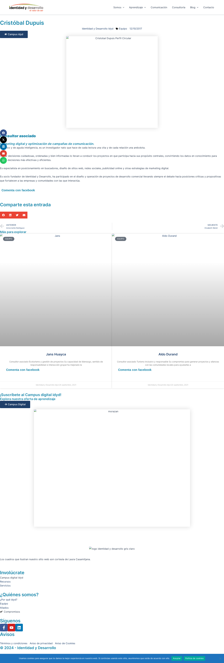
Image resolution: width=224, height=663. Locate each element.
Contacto (208, 7)
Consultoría (178, 7)
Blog (192, 7)
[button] (3, 132)
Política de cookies (194, 658)
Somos (117, 7)
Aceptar (177, 658)
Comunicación (159, 7)
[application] (122, 7)
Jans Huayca (56, 354)
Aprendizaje (136, 7)
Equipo (123, 28)
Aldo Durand (168, 354)
